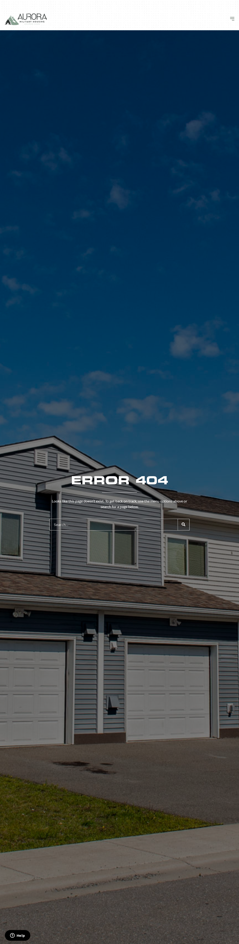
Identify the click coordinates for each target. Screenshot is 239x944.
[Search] (183, 524)
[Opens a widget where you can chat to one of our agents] (17, 936)
